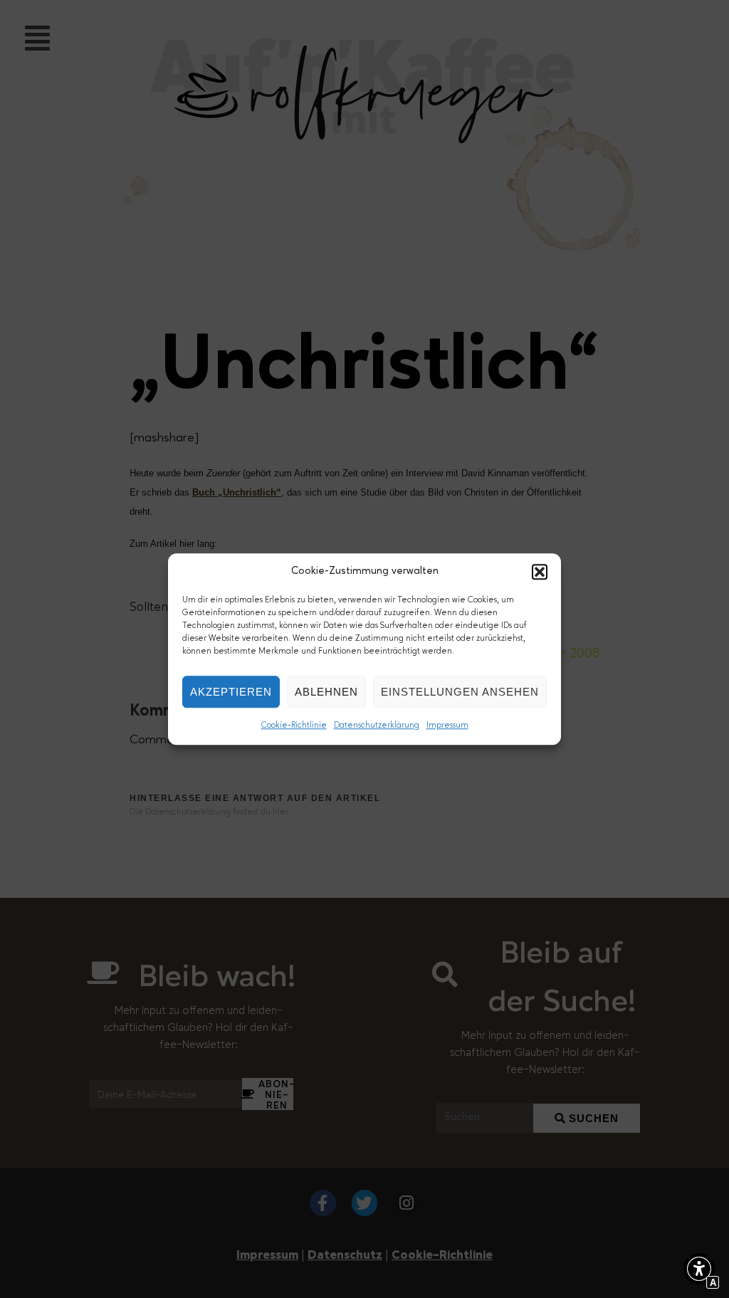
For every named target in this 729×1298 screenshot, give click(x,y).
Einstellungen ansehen (460, 692)
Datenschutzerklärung (376, 725)
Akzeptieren (231, 692)
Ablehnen (326, 692)
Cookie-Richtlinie (294, 725)
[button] (540, 572)
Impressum (447, 725)
